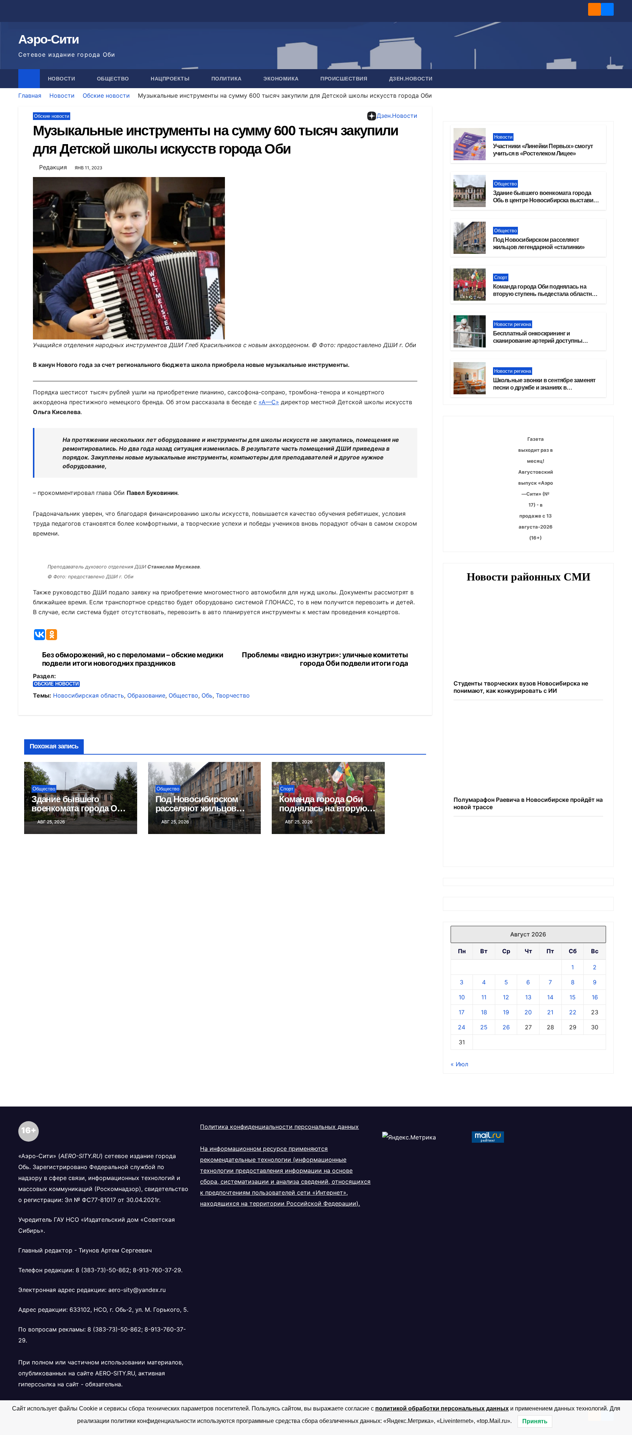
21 (550, 1088)
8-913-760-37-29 (157, 1346)
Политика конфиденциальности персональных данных (279, 1202)
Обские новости (106, 95)
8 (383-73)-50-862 (102, 1346)
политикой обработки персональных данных (442, 1408)
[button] (608, 78)
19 (506, 1088)
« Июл (459, 1140)
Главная (29, 95)
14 (550, 1073)
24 (461, 1103)
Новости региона (512, 324)
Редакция (53, 167)
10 (462, 1073)
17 (461, 1088)
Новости (62, 79)
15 (572, 1073)
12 (506, 1073)
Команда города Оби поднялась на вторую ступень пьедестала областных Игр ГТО (546, 294)
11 (483, 1073)
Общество (114, 79)
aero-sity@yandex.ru (137, 1366)
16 (595, 1073)
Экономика (281, 79)
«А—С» (269, 402)
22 (572, 1088)
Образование (146, 695)
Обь (207, 695)
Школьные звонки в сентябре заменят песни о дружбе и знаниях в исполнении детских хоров (544, 388)
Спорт (286, 789)
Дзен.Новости (411, 79)
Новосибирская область (88, 695)
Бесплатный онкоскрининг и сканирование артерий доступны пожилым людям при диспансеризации (546, 341)
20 (528, 1088)
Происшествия (344, 79)
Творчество (233, 695)
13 (528, 1073)
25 (484, 1103)
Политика (227, 79)
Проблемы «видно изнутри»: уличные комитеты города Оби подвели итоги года (325, 659)
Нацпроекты (171, 79)
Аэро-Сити (48, 39)
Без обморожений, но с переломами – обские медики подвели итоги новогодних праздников (132, 659)
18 (484, 1088)
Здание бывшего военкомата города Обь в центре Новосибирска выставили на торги (546, 200)
